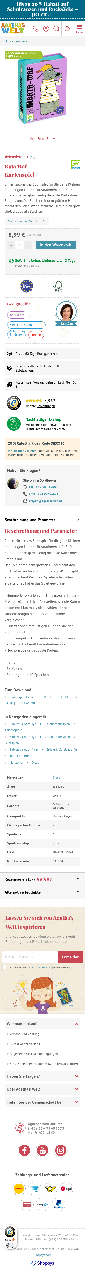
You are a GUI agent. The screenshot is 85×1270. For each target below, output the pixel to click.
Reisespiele (12, 743)
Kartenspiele (18, 41)
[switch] (10, 1245)
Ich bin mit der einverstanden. (39, 967)
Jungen (36, 335)
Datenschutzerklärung (40, 967)
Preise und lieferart (27, 266)
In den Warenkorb (55, 244)
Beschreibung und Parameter (30, 519)
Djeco (35, 762)
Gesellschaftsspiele (58, 724)
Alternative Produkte (23, 892)
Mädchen (16, 335)
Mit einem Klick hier (22, 451)
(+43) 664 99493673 (43, 494)
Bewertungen (46, 406)
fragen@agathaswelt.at (45, 501)
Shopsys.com (42, 1255)
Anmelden (70, 957)
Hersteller (17, 762)
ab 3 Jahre (17, 315)
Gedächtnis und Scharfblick (21, 326)
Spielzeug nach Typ (23, 724)
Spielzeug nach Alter (24, 750)
